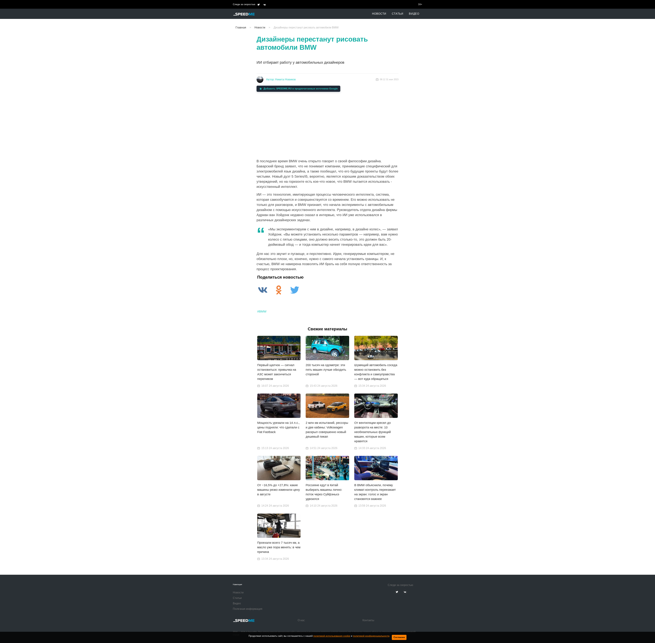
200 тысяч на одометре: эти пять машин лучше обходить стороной (326, 369)
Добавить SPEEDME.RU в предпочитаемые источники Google (301, 88)
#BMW (261, 311)
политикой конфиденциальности (371, 635)
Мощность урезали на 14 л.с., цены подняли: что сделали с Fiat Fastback (278, 427)
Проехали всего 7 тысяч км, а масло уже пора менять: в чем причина (278, 547)
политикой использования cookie (331, 635)
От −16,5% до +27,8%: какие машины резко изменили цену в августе (278, 489)
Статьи (397, 13)
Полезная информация (247, 608)
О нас (301, 620)
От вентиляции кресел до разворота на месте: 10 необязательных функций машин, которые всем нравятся (372, 432)
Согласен (399, 637)
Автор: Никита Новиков (281, 79)
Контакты (368, 620)
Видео (414, 13)
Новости (379, 13)
